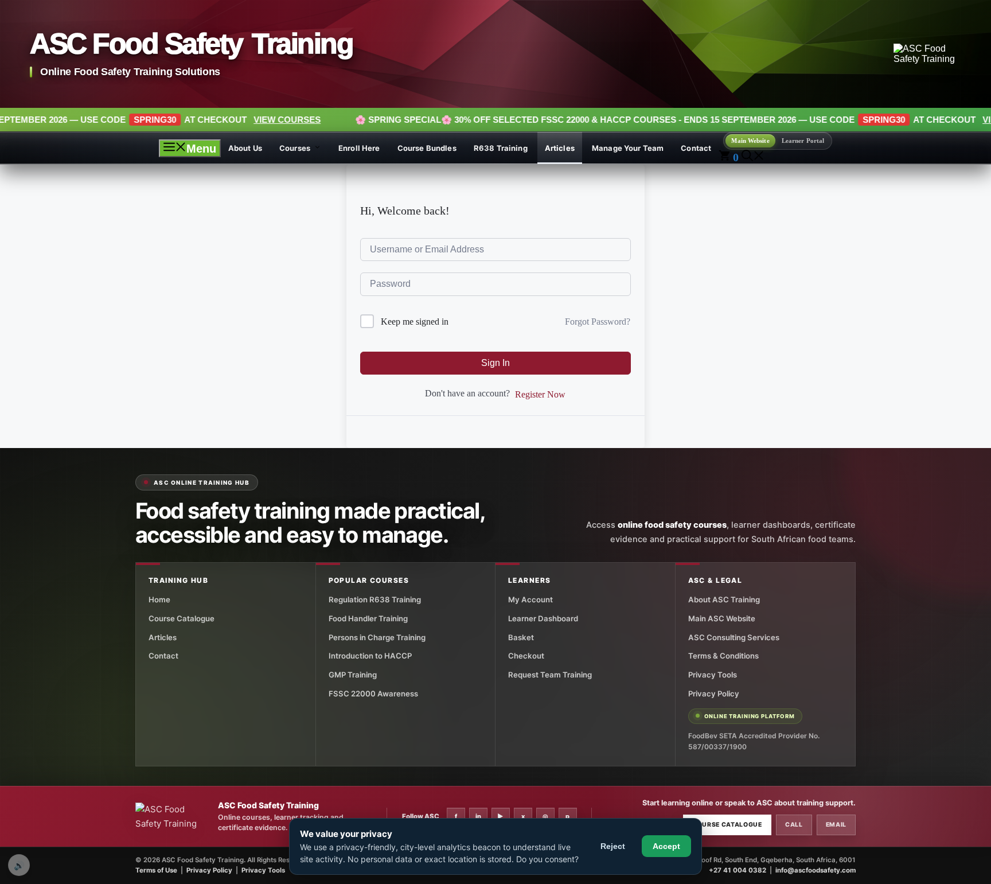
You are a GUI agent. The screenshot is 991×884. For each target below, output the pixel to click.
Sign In (495, 363)
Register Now (540, 394)
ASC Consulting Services (733, 637)
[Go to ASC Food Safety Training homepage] (927, 54)
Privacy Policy (713, 693)
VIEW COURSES (214, 119)
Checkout (526, 655)
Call (794, 824)
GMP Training (353, 674)
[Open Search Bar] (753, 157)
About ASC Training (724, 599)
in (478, 816)
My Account (530, 599)
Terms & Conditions (723, 655)
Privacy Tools (712, 674)
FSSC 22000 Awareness (373, 693)
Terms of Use (156, 870)
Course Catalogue (181, 618)
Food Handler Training (368, 618)
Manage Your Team (628, 148)
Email (836, 824)
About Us (245, 148)
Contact (696, 148)
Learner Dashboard (543, 618)
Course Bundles (427, 148)
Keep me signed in (414, 321)
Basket (521, 637)
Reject (612, 846)
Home (159, 599)
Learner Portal (803, 140)
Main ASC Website (721, 618)
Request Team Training (550, 674)
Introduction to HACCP (370, 655)
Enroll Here (359, 148)
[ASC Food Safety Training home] (172, 817)
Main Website (750, 140)
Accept (666, 846)
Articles (560, 148)
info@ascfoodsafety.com (815, 870)
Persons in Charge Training (377, 637)
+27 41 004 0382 (737, 870)
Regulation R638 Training (375, 599)
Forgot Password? (597, 321)
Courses (294, 148)
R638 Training (501, 148)
